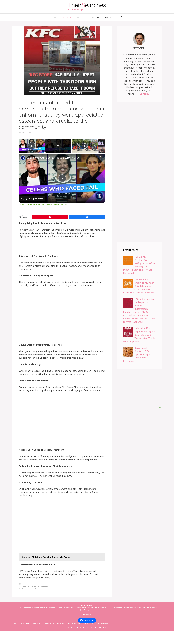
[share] (100, 156)
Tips (79, 17)
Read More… (143, 93)
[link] (22, 157)
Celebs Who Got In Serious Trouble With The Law (53, 157)
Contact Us (93, 17)
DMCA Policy (71, 624)
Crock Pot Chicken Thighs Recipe (35, 586)
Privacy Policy (25, 624)
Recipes (67, 17)
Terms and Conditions (104, 624)
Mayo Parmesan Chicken (31, 589)
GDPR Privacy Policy (85, 624)
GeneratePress (100, 627)
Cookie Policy (58, 624)
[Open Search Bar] (121, 17)
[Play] (84, 146)
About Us (109, 17)
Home (54, 17)
